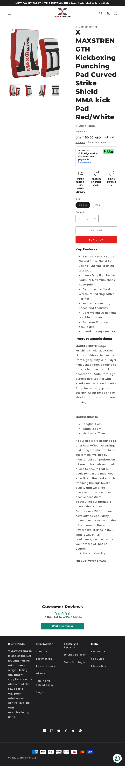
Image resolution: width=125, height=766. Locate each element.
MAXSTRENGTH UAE (26, 758)
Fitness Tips (98, 666)
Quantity (81, 212)
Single (84, 205)
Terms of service (46, 666)
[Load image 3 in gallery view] (42, 91)
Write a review (62, 626)
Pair (99, 205)
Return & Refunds (74, 654)
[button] (9, 13)
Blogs (39, 692)
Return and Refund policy (44, 682)
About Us (42, 651)
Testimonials (44, 658)
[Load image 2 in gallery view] (28, 91)
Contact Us (98, 651)
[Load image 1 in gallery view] (15, 91)
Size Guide (97, 658)
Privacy (40, 673)
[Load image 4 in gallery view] (55, 91)
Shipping (80, 142)
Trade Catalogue (74, 662)
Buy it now (96, 239)
